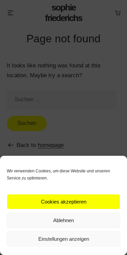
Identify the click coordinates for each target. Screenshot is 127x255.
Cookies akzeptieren (63, 202)
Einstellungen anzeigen (63, 239)
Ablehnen (63, 220)
